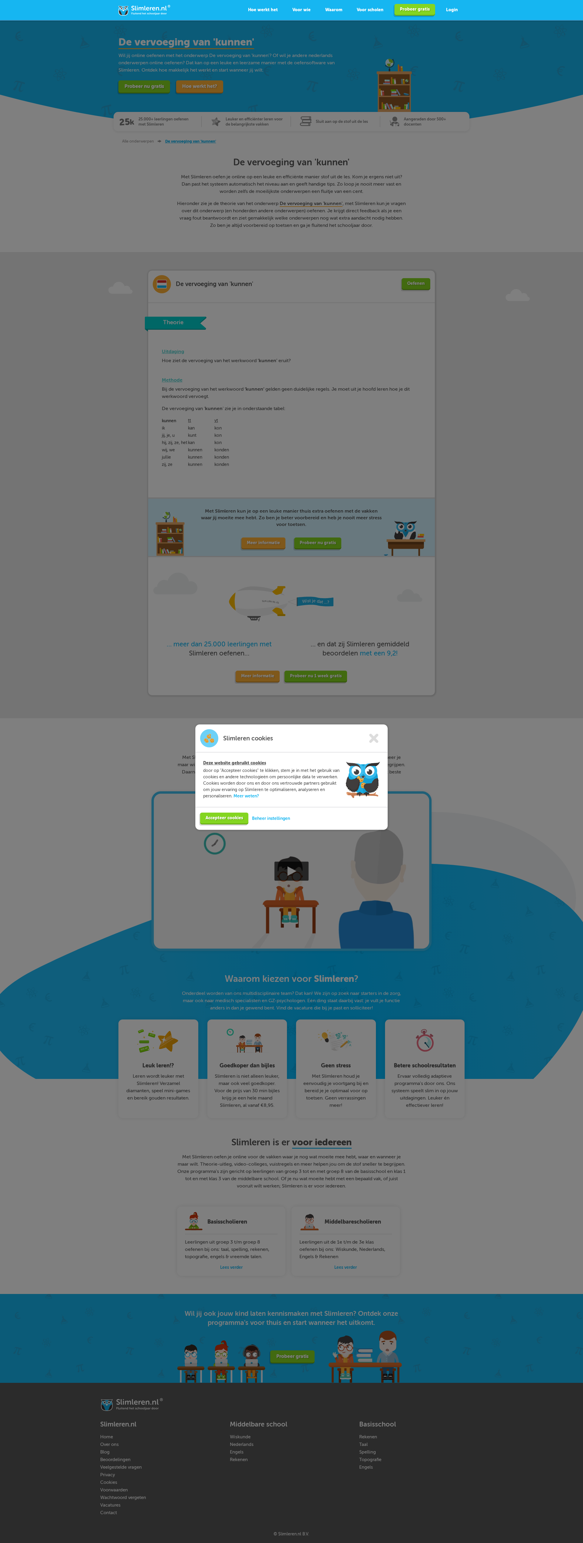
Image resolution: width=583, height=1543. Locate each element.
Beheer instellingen (271, 818)
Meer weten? (246, 795)
